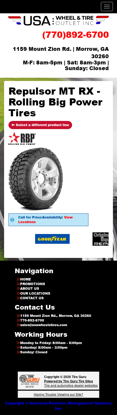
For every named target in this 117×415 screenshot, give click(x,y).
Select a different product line (42, 125)
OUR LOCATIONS (35, 293)
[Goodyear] (47, 238)
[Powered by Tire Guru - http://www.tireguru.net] (29, 380)
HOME (25, 279)
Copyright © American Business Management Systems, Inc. (58, 406)
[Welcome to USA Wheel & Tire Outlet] (58, 20)
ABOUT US (29, 288)
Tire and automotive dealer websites (71, 383)
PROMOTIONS (32, 284)
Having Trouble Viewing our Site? (58, 394)
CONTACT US (32, 298)
